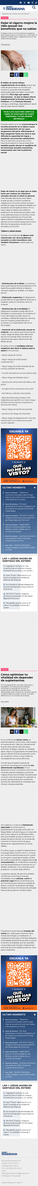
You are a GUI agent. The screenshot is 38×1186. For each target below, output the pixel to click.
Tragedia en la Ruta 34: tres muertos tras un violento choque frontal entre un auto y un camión (18, 568)
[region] (19, 171)
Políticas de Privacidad (11, 1176)
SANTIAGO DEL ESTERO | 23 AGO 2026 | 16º (15, 14)
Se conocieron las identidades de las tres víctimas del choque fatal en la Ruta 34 (18, 587)
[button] (4, 8)
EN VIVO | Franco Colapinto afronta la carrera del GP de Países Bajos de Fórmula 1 (18, 596)
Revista (4, 18)
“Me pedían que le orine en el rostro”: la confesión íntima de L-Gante (17, 605)
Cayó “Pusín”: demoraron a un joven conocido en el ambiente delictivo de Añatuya (17, 577)
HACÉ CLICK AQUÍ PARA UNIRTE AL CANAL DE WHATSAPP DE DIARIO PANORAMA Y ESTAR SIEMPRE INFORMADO (19, 115)
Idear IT (19, 1183)
